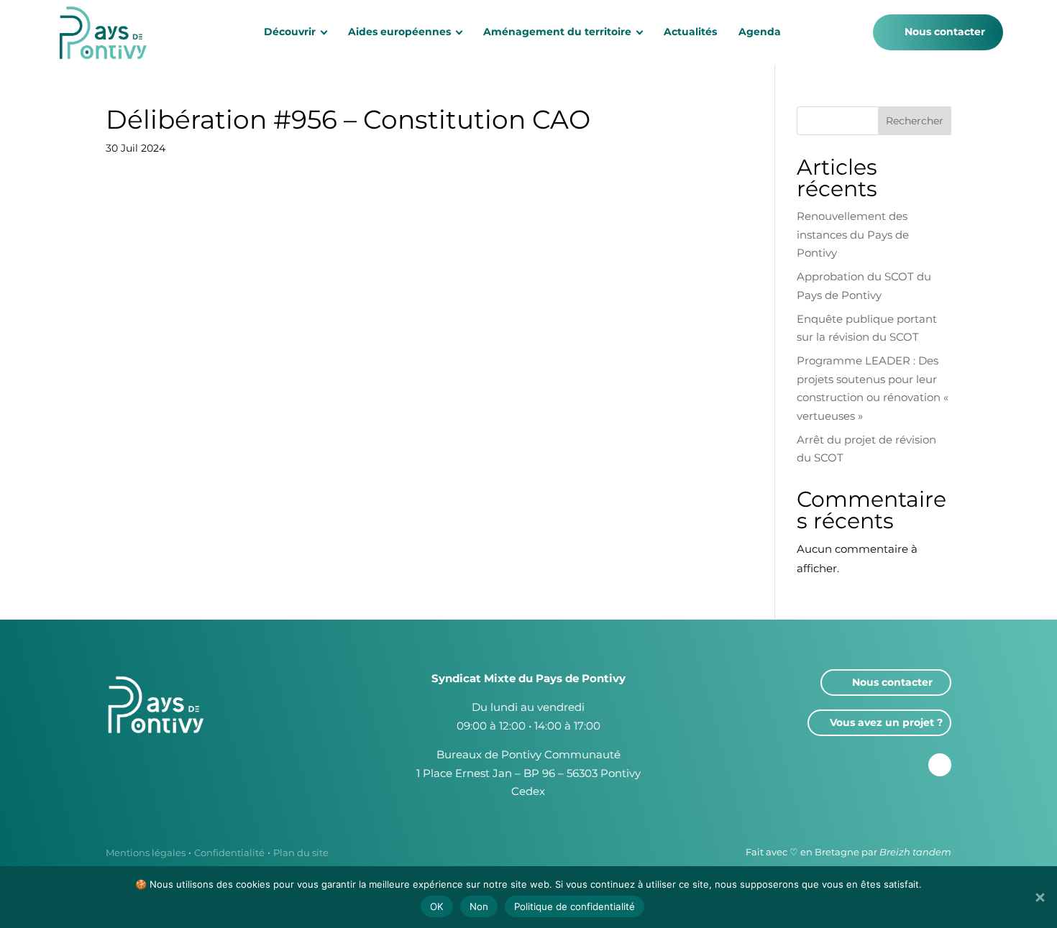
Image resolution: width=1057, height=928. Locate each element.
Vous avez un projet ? (886, 722)
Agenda (759, 31)
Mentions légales (146, 852)
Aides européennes (399, 31)
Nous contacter (945, 31)
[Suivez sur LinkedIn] (939, 764)
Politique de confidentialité (574, 906)
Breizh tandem (915, 852)
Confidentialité (229, 852)
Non (479, 906)
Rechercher (914, 120)
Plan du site (301, 852)
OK (437, 906)
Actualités (690, 31)
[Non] (1039, 897)
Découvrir (290, 31)
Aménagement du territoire (557, 31)
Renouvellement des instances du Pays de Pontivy (853, 234)
